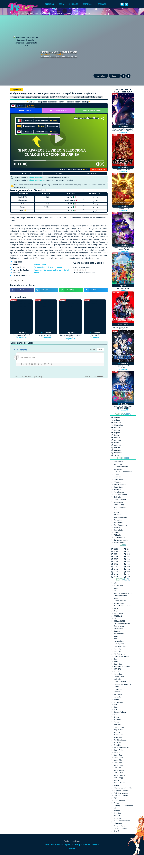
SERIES (61, 4)
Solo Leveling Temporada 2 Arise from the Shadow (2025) (123, 130)
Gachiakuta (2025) (123, 170)
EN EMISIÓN (49, 4)
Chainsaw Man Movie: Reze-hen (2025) (123, 328)
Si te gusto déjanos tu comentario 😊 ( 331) (74, 169)
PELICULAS (73, 4)
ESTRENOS (87, 4)
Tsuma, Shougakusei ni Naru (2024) (70, 336)
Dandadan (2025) (122, 209)
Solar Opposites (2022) (21, 335)
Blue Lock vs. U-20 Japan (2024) (123, 366)
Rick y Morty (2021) (46, 335)
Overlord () (95, 335)
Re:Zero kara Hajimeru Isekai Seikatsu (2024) (123, 248)
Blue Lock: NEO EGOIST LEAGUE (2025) (123, 407)
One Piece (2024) (123, 288)
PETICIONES (101, 4)
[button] (122, 4)
